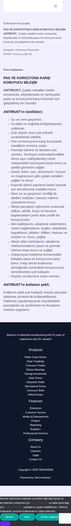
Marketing (35, 425)
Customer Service (35, 412)
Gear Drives (35, 378)
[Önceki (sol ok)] (5, 494)
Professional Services (35, 433)
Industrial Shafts (36, 382)
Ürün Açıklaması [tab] (13, 69)
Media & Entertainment (35, 416)
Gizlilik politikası (49, 517)
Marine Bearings (35, 369)
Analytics (35, 429)
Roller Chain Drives (36, 357)
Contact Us (35, 459)
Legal (36, 455)
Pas (30, 54)
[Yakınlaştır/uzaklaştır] (5, 488)
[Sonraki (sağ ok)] (16, 494)
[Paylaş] (27, 488)
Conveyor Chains (35, 365)
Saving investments (35, 373)
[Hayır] (5, 523)
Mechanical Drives (35, 386)
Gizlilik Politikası (13, 507)
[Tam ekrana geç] (16, 488)
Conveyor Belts (35, 390)
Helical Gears (35, 394)
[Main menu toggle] (55, 6)
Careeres (35, 451)
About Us (35, 446)
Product (35, 420)
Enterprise (35, 408)
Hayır (27, 517)
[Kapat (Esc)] (38, 488)
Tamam (9, 517)
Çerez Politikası (39, 503)
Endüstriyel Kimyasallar (16, 23)
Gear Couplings (35, 361)
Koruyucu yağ (20, 54)
